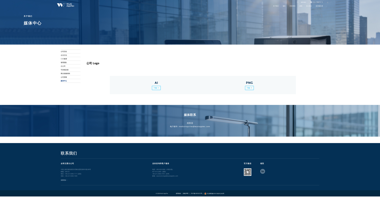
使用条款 (178, 193)
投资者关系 (319, 6)
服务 (284, 6)
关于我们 (276, 6)
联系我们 (303, 2)
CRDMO (293, 6)
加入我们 (309, 6)
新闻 (301, 6)
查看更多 (63, 180)
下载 (155, 88)
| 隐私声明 (184, 193)
